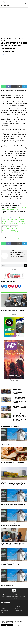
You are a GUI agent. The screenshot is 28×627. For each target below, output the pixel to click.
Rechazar (10, 624)
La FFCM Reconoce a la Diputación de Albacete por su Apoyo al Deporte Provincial (13, 524)
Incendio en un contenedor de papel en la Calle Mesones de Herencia (20, 391)
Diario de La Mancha (18, 606)
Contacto (24, 596)
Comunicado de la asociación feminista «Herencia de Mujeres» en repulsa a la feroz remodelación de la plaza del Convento (20, 417)
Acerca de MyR (14, 598)
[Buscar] (25, 265)
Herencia (16, 608)
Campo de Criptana (4, 610)
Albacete (2, 604)
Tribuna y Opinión (6, 38)
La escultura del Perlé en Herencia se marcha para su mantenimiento (19, 408)
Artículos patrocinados (6, 596)
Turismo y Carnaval (17, 38)
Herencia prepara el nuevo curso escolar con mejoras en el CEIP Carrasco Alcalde (13, 544)
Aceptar (4, 624)
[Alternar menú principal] (25, 3)
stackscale (19, 259)
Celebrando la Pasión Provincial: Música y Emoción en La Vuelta (12, 584)
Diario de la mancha (20, 594)
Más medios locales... (19, 610)
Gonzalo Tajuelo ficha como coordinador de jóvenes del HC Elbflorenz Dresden (13, 309)
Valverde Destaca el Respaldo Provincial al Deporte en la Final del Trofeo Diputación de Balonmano (13, 564)
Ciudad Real (3, 612)
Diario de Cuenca (18, 604)
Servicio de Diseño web (16, 596)
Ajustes (16, 624)
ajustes (11, 622)
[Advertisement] (14, 22)
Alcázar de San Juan (4, 606)
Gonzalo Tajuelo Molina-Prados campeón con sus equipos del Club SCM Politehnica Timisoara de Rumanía (19, 400)
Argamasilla (3, 608)
